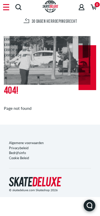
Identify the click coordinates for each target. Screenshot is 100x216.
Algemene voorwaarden (26, 143)
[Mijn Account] (81, 7)
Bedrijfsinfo (17, 153)
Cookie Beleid (19, 158)
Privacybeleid (18, 148)
